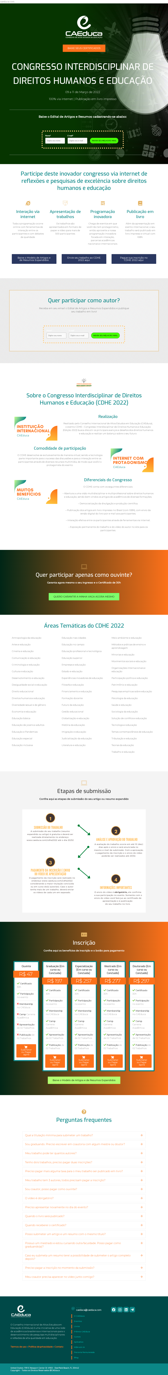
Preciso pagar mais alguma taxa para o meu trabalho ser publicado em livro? (74, 1171)
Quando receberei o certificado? (45, 1225)
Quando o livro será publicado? (45, 1216)
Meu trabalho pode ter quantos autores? (51, 1153)
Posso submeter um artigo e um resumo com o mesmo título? (65, 1234)
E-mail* (70, 135)
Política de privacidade (40, 1347)
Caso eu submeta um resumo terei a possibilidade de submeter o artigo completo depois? (78, 1257)
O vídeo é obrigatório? (39, 1198)
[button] (114, 1309)
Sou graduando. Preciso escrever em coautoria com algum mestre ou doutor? (75, 1144)
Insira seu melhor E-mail (104, 140)
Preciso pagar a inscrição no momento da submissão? (59, 1267)
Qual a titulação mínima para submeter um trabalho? (59, 1135)
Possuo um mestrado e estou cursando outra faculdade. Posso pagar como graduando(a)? (73, 1245)
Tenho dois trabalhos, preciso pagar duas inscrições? (58, 1162)
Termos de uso (18, 1347)
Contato (58, 1347)
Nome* (48, 135)
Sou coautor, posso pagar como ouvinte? (51, 1189)
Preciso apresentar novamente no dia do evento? (56, 1207)
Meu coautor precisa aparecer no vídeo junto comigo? (59, 1276)
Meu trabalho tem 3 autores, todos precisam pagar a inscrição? (65, 1180)
